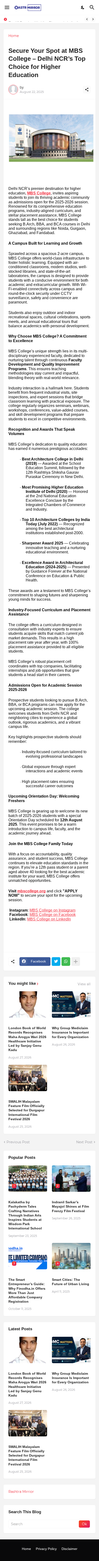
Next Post (84, 1142)
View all (84, 984)
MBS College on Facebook (53, 915)
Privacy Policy (46, 1549)
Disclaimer (69, 1549)
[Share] (87, 89)
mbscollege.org (31, 891)
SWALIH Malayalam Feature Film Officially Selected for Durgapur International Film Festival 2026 (26, 1110)
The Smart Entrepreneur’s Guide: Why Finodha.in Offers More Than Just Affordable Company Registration (26, 1290)
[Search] (92, 7)
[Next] (93, 19)
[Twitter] (56, 961)
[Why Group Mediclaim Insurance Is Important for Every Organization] (71, 1004)
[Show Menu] (6, 7)
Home (13, 35)
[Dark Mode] (83, 7)
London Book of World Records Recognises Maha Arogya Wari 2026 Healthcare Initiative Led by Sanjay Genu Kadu (27, 1039)
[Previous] (87, 19)
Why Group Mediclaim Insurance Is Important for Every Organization (70, 1032)
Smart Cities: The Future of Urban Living (70, 1282)
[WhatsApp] (66, 961)
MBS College (39, 193)
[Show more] (75, 961)
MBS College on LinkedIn (49, 919)
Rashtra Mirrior (21, 1491)
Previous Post (18, 1142)
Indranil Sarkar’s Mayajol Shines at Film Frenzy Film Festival (70, 1206)
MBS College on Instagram (52, 910)
